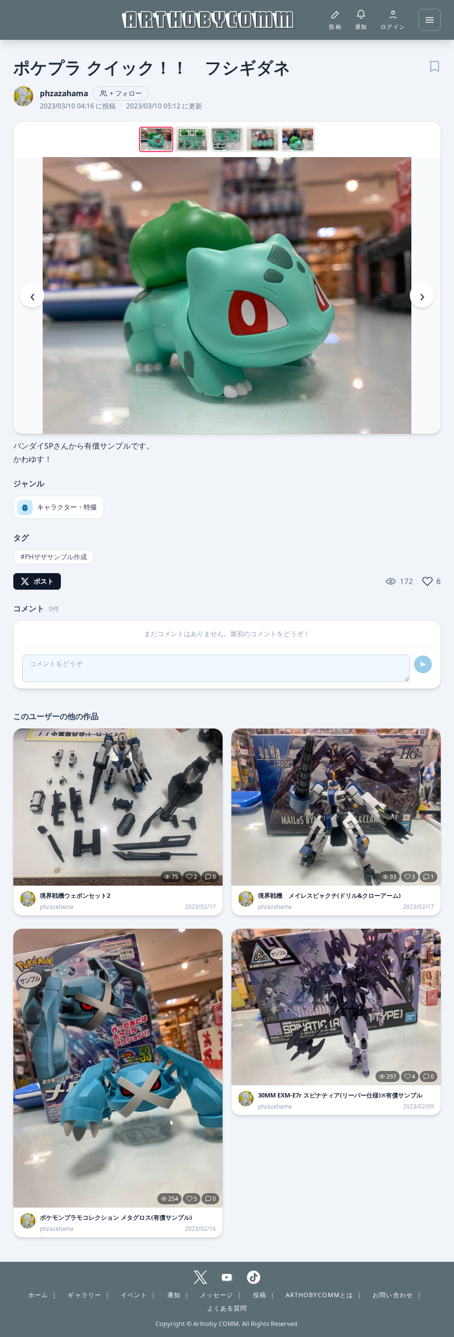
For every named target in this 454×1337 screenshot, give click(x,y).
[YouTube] (227, 1277)
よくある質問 (227, 1308)
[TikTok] (253, 1277)
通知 (173, 1295)
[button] (227, 295)
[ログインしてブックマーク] (434, 65)
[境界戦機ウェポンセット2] (118, 807)
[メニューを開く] (430, 20)
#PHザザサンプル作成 (53, 556)
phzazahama (64, 93)
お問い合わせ (393, 1295)
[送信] (423, 664)
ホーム (38, 1295)
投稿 (259, 1295)
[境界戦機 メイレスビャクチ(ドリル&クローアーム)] (336, 807)
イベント (134, 1295)
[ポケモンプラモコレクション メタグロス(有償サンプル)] (118, 1068)
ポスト (44, 581)
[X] (200, 1277)
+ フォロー (126, 93)
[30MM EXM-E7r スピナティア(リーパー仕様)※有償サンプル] (336, 1007)
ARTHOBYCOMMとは (319, 1295)
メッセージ (217, 1295)
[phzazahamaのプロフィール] (27, 899)
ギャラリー (84, 1295)
